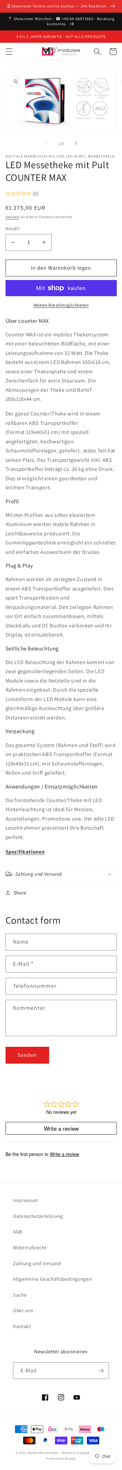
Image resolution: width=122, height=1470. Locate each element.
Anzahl (13, 228)
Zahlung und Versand (37, 1263)
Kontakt (22, 1326)
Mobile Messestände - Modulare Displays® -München (67, 1453)
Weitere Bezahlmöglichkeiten (61, 305)
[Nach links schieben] (46, 143)
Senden (27, 1054)
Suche (20, 1294)
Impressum (25, 1200)
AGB (17, 1231)
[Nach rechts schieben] (76, 143)
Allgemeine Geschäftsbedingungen (52, 1279)
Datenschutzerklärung (38, 1216)
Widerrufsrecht (30, 1247)
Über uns (23, 1310)
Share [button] (20, 892)
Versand (13, 217)
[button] (9, 51)
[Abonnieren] (101, 1370)
